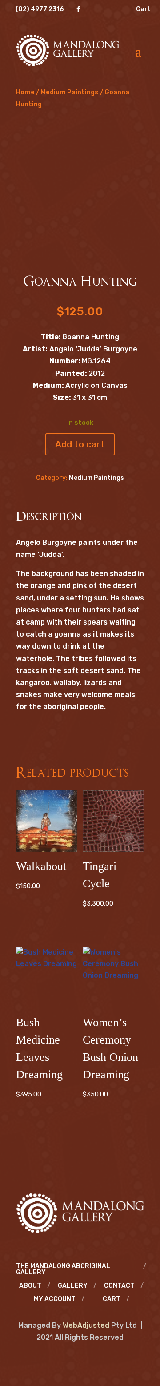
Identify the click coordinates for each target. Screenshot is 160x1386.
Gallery (73, 1286)
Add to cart (80, 444)
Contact (119, 1286)
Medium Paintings (69, 92)
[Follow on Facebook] (80, 1358)
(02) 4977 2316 (40, 9)
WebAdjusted (86, 1325)
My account (55, 1299)
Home (25, 92)
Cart (143, 9)
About (30, 1286)
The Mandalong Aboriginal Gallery (63, 1269)
